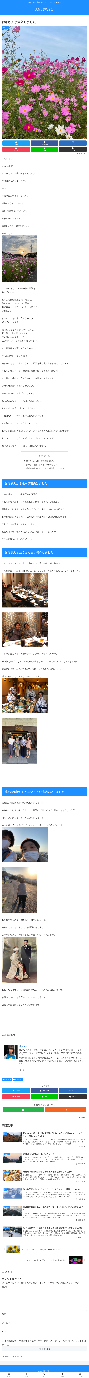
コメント (6, 1287)
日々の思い (18, 1079)
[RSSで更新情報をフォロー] (23, 1070)
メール (6, 1323)
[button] (82, 659)
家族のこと (7, 1079)
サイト (5, 1332)
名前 (4, 1314)
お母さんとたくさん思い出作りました (41, 465)
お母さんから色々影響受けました (40, 461)
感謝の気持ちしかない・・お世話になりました (45, 468)
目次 (41, 455)
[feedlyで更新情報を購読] (20, 1070)
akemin (23, 1046)
